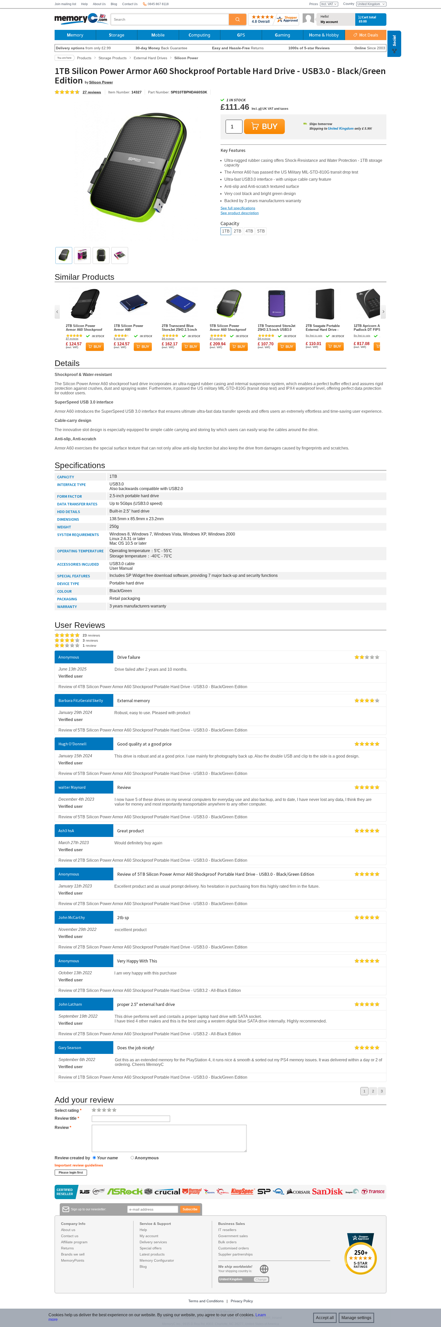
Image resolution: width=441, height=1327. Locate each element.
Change (261, 1279)
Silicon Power (101, 82)
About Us (99, 4)
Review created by (72, 1158)
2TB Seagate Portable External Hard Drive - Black (323, 328)
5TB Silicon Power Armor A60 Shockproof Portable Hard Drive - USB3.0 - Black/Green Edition (228, 328)
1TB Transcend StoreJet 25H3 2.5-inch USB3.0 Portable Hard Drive (276, 328)
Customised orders (233, 1248)
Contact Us (130, 4)
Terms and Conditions (206, 1301)
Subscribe (190, 1209)
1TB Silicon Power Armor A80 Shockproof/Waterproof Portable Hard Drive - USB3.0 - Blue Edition (132, 328)
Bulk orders (227, 1242)
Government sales (233, 1236)
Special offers (151, 1248)
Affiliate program (74, 1242)
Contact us (69, 1236)
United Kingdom (341, 128)
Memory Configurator (157, 1260)
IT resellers (227, 1230)
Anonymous (146, 1158)
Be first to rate (314, 335)
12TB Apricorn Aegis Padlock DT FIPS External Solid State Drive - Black (370, 328)
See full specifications (237, 208)
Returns (67, 1248)
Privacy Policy (242, 1301)
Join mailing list (65, 4)
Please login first (71, 1172)
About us (68, 1230)
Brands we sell (72, 1254)
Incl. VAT (327, 4)
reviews (72, 338)
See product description (239, 213)
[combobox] (170, 19)
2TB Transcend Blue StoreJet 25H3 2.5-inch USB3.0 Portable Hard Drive (179, 328)
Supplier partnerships (235, 1254)
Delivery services (153, 1242)
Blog (114, 4)
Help (84, 4)
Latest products (152, 1254)
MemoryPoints (72, 1260)
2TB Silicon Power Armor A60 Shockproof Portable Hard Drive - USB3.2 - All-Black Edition (84, 328)
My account (329, 22)
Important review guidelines (79, 1165)
